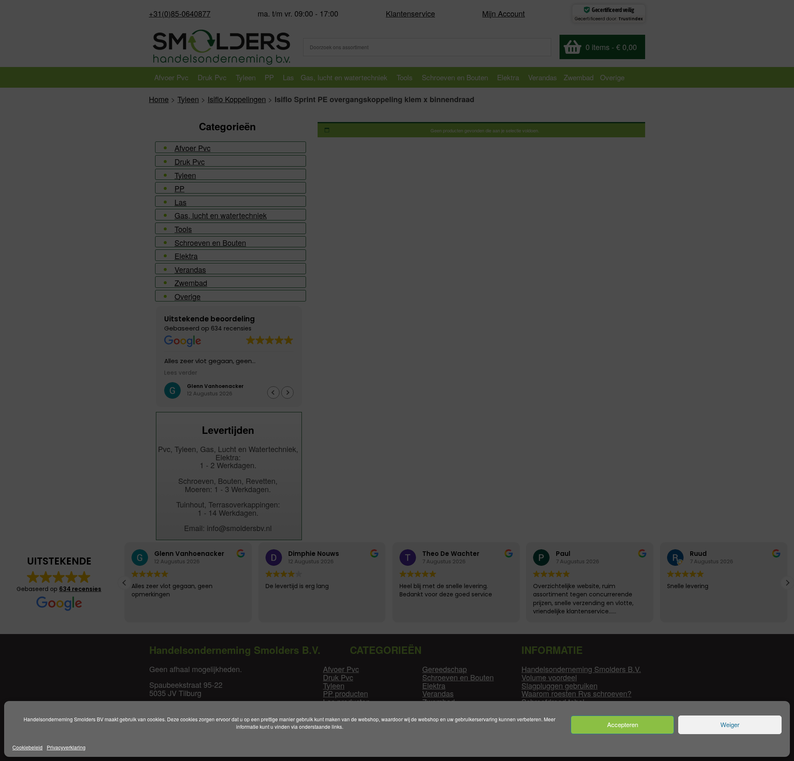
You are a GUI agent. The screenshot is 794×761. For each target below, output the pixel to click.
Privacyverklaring (66, 747)
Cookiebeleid (27, 747)
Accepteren (622, 724)
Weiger (729, 724)
